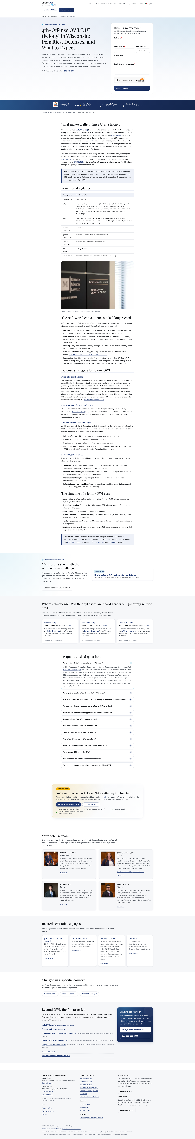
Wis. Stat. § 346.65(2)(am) (72, 670)
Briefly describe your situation (124, 64)
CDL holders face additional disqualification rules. (88, 354)
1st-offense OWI (86, 1079)
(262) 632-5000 (69, 71)
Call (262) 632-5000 (130, 1036)
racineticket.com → (126, 1110)
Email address (119, 55)
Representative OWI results (89, 1097)
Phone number (119, 47)
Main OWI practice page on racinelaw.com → (59, 1025)
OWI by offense (52, 16)
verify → (69, 625)
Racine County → (50, 994)
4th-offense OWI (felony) (89, 1088)
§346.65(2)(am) (82, 130)
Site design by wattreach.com (72, 1129)
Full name (118, 38)
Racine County (85, 1104)
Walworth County (86, 1110)
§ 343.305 (104, 797)
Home (44, 16)
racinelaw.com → (126, 1091)
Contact (44, 1114)
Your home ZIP (141, 47)
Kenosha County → (69, 994)
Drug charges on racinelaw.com (54, 1044)
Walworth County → (89, 994)
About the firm (47, 1108)
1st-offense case (78, 411)
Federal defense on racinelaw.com (55, 1040)
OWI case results (48, 1111)
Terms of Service (56, 1129)
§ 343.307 (91, 112)
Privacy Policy (46, 1129)
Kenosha (101, 542)
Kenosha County (85, 1107)
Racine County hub (53, 631)
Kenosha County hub (91, 631)
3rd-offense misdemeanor (94, 399)
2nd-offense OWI (86, 1082)
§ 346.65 (78, 112)
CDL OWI (83, 1094)
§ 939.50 (84, 112)
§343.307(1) (66, 159)
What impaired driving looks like (91, 1118)
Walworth (112, 542)
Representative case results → (53, 1029)
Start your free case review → (133, 1030)
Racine (94, 542)
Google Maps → (47, 1083)
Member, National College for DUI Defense (130, 872)
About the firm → (48, 1051)
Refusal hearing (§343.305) (89, 1091)
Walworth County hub (129, 631)
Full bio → (63, 873)
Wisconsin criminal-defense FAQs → (56, 1055)
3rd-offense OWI (86, 1085)
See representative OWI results (56, 588)
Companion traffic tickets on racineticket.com (59, 1033)
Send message (122, 88)
